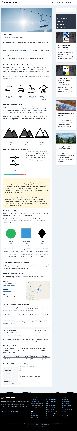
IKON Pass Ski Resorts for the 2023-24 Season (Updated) (65, 80)
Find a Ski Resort (60, 24)
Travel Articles (60, 15)
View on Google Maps (9, 285)
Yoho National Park (51, 415)
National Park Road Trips (62, 18)
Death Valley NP (50, 403)
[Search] (74, 10)
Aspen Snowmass (66, 401)
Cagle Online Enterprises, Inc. (41, 426)
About (2, 411)
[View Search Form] (75, 2)
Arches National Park (51, 401)
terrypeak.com (7, 291)
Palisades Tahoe (66, 415)
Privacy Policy (14, 411)
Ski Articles (33, 413)
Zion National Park (50, 417)
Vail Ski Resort (65, 417)
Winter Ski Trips (60, 21)
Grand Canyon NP (50, 407)
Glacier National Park (51, 405)
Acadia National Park (51, 399)
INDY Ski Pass (21, 50)
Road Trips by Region (36, 407)
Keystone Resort (66, 411)
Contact (7, 411)
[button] (38, 289)
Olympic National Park (51, 411)
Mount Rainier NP (50, 409)
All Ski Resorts (34, 415)
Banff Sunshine (65, 403)
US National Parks (35, 401)
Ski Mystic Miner (7, 358)
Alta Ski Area (65, 399)
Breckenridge (65, 407)
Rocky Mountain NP (51, 413)
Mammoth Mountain (67, 413)
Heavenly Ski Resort (67, 409)
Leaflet (42, 299)
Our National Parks (61, 27)
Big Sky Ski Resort (66, 405)
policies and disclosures (45, 424)
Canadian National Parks (37, 403)
